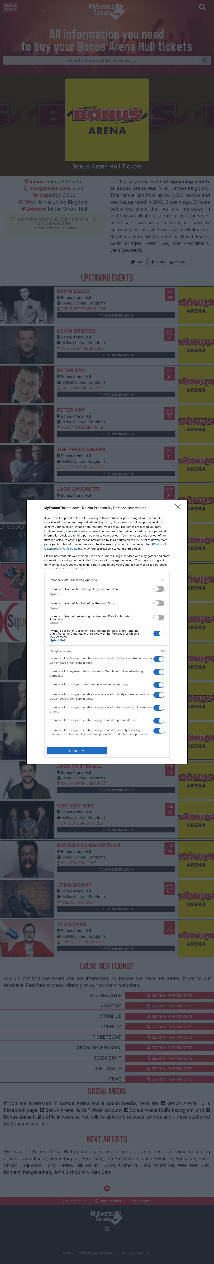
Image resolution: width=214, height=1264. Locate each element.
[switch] (158, 589)
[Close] (179, 508)
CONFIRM (77, 750)
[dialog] (107, 632)
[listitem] (107, 580)
